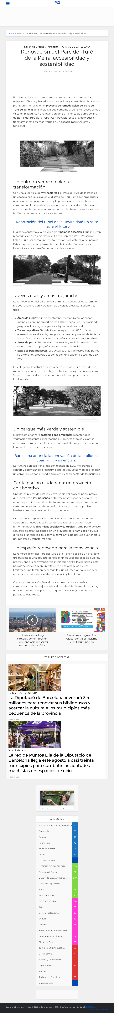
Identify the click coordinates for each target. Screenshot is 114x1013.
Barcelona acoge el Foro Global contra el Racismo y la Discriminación (54, 1005)
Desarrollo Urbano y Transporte (41, 46)
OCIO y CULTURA (27, 693)
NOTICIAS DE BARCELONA (75, 46)
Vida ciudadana (17, 750)
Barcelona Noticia (63, 71)
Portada (12, 33)
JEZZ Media (90, 1007)
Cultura (12, 693)
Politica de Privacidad (98, 1010)
